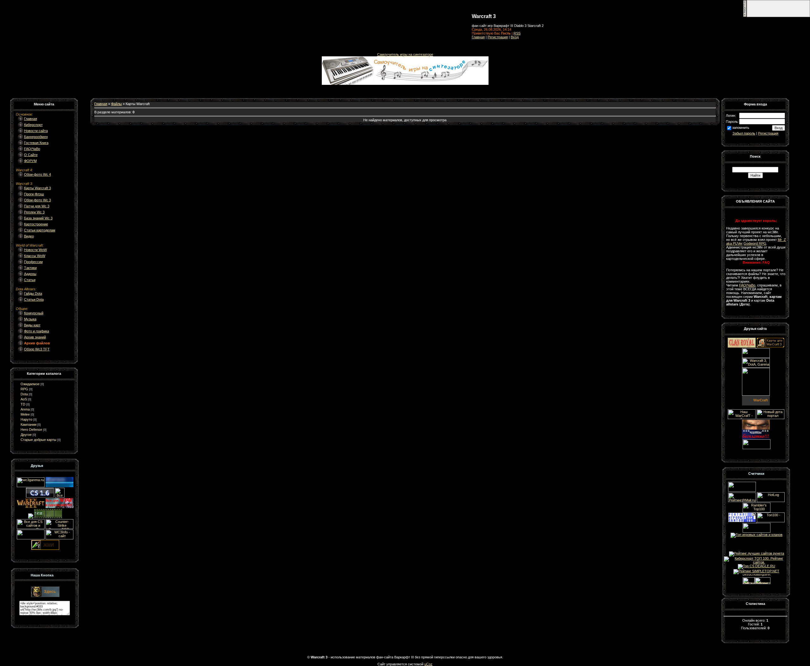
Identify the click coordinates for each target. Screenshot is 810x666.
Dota (24, 394)
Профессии (33, 262)
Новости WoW (35, 250)
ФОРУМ (30, 161)
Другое (26, 435)
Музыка (30, 319)
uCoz (428, 664)
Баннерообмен (36, 137)
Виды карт (32, 325)
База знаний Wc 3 (38, 218)
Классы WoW (34, 256)
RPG (24, 389)
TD (23, 404)
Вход (515, 37)
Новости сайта (36, 131)
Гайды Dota (33, 293)
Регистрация (498, 37)
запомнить (740, 127)
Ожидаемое (30, 384)
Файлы (116, 104)
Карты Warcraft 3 (37, 188)
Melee (25, 414)
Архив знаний (35, 337)
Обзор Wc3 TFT (37, 349)
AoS (24, 399)
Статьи (29, 280)
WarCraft (760, 400)
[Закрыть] (745, 16)
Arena (25, 409)
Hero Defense (31, 429)
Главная (478, 37)
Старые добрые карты (38, 440)
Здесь (50, 591)
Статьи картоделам (39, 230)
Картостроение (36, 224)
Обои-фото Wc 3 (37, 200)
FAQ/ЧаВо (32, 149)
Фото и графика (36, 331)
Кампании (28, 424)
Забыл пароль (743, 133)
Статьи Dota (34, 299)
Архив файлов (37, 343)
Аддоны (30, 274)
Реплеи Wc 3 (34, 212)
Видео (29, 236)
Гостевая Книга (36, 143)
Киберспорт (33, 125)
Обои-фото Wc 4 (37, 174)
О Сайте (31, 155)
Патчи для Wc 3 (36, 206)
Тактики (30, 268)
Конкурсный (33, 313)
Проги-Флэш (34, 194)
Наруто (26, 419)
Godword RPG (755, 243)
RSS (517, 33)
